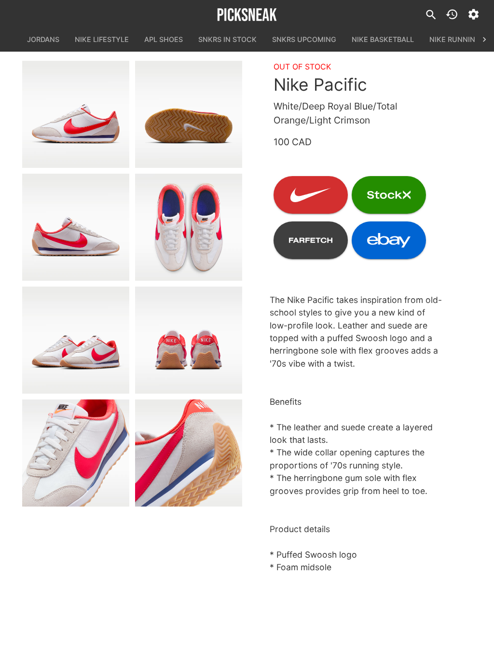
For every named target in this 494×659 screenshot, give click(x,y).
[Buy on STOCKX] (389, 195)
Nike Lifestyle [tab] (102, 39)
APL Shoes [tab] (163, 39)
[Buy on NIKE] (311, 195)
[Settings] (473, 14)
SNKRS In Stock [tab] (227, 39)
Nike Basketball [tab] (383, 39)
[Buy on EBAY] (389, 240)
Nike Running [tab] (454, 39)
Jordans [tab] (43, 39)
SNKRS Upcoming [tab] (304, 39)
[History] (451, 14)
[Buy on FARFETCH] (311, 240)
